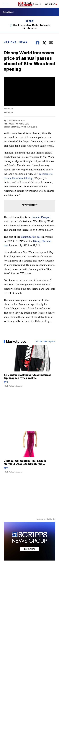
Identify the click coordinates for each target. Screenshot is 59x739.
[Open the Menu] (5, 4)
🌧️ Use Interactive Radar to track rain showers (29, 27)
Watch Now (50, 4)
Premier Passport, (41, 217)
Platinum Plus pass (31, 236)
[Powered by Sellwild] (51, 519)
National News (15, 42)
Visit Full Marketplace (45, 341)
